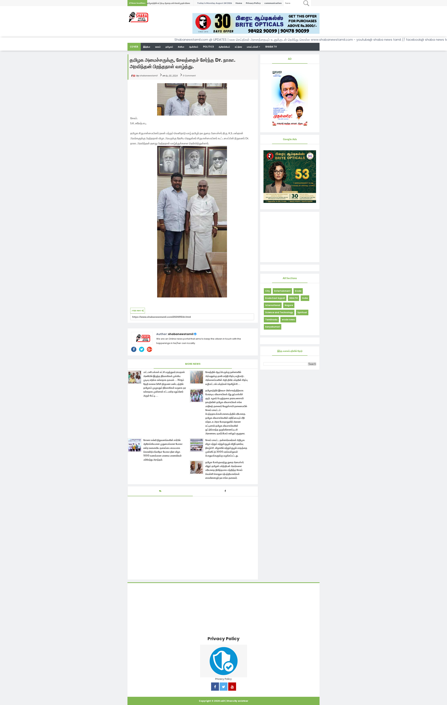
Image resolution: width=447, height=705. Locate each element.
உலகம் (158, 46)
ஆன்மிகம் (193, 46)
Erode (298, 290)
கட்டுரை (238, 46)
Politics (208, 46)
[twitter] (224, 687)
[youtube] (232, 687)
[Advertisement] (289, 237)
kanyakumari (272, 326)
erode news (288, 319)
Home (239, 3)
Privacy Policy (253, 3)
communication (273, 3)
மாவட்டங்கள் (252, 46)
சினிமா (181, 46)
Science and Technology (279, 312)
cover (134, 46)
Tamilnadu (271, 319)
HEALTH (293, 298)
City (267, 290)
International (272, 305)
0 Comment (189, 75)
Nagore (289, 305)
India (305, 298)
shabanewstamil (180, 334)
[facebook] (215, 687)
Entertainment (282, 290)
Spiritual (302, 312)
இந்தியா (146, 46)
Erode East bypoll (275, 298)
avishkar (243, 700)
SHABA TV (271, 46)
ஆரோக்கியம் (224, 46)
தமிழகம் (169, 46)
